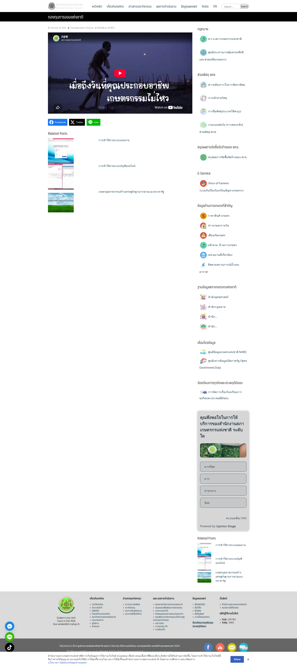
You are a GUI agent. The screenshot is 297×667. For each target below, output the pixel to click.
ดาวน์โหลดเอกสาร (202, 617)
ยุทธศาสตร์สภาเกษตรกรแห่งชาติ (169, 604)
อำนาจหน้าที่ (97, 607)
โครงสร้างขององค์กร (101, 614)
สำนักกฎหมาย (216, 306)
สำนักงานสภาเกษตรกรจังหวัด (234, 604)
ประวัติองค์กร (97, 604)
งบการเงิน (159, 623)
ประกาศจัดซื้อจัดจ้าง (133, 614)
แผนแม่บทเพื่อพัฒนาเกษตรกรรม (168, 607)
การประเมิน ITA (161, 626)
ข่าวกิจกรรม (130, 607)
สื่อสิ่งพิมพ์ (199, 614)
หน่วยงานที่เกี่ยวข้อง (219, 254)
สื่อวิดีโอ (111, 28)
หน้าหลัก (97, 6)
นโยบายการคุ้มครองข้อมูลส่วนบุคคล (67, 662)
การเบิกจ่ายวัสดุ (217, 97)
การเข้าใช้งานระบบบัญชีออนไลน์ (116, 165)
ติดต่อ (205, 6)
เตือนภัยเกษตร (216, 235)
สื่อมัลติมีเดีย (200, 604)
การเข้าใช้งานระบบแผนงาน (113, 140)
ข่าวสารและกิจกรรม (140, 6)
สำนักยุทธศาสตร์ (217, 297)
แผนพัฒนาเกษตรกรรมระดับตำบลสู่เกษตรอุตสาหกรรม (168, 618)
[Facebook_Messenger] (9, 626)
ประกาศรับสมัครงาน (133, 610)
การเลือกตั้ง (160, 629)
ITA (215, 6)
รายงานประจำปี (161, 610)
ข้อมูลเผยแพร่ (189, 6)
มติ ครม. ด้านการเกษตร (222, 245)
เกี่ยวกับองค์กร (115, 6)
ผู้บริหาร (95, 623)
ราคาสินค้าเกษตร (218, 215)
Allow (237, 659)
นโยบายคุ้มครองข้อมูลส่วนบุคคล (158, 651)
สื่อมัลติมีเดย (102, 28)
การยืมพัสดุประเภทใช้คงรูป (224, 111)
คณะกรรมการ (97, 620)
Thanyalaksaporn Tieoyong (81, 28)
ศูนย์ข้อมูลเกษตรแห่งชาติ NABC (227, 352)
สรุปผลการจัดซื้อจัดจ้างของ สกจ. (227, 157)
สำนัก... (212, 316)
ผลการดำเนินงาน (166, 6)
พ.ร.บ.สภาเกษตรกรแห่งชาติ (224, 38)
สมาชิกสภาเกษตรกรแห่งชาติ (104, 617)
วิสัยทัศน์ (95, 610)
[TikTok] (9, 647)
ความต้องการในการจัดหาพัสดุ (226, 84)
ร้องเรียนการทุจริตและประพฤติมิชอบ (202, 624)
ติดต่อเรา (96, 626)
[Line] (9, 636)
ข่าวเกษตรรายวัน (218, 225)
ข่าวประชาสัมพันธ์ (132, 604)
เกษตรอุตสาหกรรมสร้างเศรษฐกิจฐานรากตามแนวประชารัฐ (131, 191)
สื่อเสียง (198, 610)
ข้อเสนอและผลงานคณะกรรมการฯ (169, 614)
